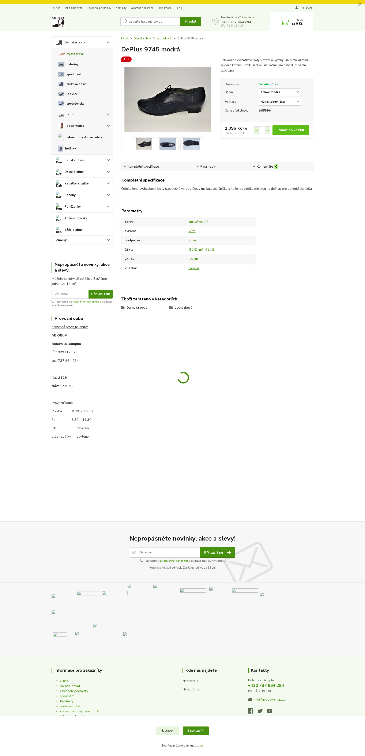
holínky (70, 149)
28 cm (193, 259)
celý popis (227, 70)
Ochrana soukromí (142, 8)
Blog (179, 8)
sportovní (74, 74)
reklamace (67, 696)
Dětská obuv (74, 172)
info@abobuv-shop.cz (269, 699)
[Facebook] (252, 712)
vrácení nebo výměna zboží (79, 711)
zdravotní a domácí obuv (84, 137)
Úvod (124, 38)
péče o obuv (73, 230)
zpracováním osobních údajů (86, 301)
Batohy (70, 195)
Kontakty (121, 8)
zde (200, 746)
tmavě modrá (198, 221)
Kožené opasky (75, 218)
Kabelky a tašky (76, 183)
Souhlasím (195, 730)
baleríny (72, 64)
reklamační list (70, 706)
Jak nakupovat (73, 8)
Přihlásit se (100, 294)
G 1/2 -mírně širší (201, 249)
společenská (75, 104)
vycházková (75, 54)
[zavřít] (359, 4)
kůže (192, 231)
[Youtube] (271, 712)
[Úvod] (84, 21)
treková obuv (76, 84)
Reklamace (165, 8)
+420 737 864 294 (236, 22)
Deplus (194, 268)
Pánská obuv (74, 160)
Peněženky (72, 206)
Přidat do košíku (291, 130)
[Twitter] (262, 712)
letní (70, 114)
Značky (61, 240)
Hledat (190, 21)
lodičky (72, 94)
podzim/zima (75, 126)
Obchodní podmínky (98, 8)
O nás (56, 8)
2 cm (192, 240)
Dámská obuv (74, 42)
